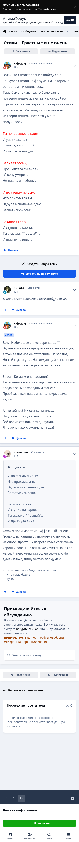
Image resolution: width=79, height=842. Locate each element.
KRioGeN (20, 63)
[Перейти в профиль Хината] (7, 289)
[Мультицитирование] (5, 310)
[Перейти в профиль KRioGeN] (7, 65)
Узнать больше (10, 7)
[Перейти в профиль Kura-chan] (7, 453)
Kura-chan (21, 452)
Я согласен (42, 823)
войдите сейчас (27, 629)
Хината (19, 288)
